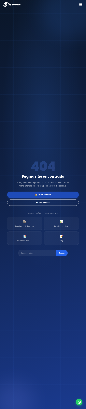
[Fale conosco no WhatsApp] (79, 402)
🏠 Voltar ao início (43, 195)
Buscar (62, 253)
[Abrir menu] (80, 4)
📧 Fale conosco (43, 202)
